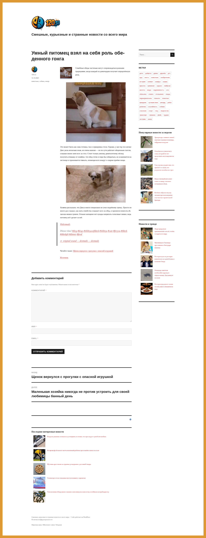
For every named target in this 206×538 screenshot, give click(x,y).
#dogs (80, 230)
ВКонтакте (46, 525)
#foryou (116, 230)
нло (167, 90)
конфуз (157, 81)
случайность (152, 106)
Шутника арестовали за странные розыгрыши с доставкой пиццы (69, 464)
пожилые (165, 98)
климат (150, 81)
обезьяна (143, 94)
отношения (159, 94)
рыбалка (143, 106)
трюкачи (152, 115)
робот (170, 102)
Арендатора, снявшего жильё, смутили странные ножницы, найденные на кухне (164, 139)
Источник (64, 257)
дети (141, 73)
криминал (151, 86)
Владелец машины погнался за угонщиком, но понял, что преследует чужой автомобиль (76, 436)
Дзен (53, 525)
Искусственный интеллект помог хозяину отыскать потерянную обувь (163, 181)
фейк (159, 115)
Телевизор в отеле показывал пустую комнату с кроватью (66, 478)
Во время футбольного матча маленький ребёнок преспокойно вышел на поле (73, 450)
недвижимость (158, 90)
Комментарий (38, 290)
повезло (157, 98)
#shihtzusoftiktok (91, 230)
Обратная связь (36, 525)
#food (79, 234)
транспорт (143, 115)
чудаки (166, 115)
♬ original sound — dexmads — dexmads (79, 240)
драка (156, 73)
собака (41, 81)
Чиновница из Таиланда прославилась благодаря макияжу (162, 245)
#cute (110, 230)
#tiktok (124, 230)
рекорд (162, 102)
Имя (34, 326)
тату (156, 111)
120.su (33, 74)
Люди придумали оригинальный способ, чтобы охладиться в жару (164, 231)
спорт (151, 111)
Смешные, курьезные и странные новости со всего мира (79, 34)
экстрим (142, 119)
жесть (147, 77)
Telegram (59, 525)
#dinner (72, 234)
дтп (169, 73)
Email (34, 338)
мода (149, 90)
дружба (162, 73)
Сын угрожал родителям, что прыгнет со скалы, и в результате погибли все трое (164, 167)
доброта (148, 73)
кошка (165, 81)
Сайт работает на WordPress (80, 517)
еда (141, 77)
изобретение (165, 77)
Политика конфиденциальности (41, 519)
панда (168, 94)
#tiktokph (64, 234)
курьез (159, 86)
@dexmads (65, 224)
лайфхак (167, 86)
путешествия (153, 102)
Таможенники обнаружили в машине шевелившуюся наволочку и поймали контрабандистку (78, 492)
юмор (47, 81)
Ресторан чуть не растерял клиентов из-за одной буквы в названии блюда (164, 259)
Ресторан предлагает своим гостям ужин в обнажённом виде (163, 286)
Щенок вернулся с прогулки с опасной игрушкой (93, 251)
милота (142, 90)
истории (142, 81)
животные (35, 81)
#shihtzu (103, 230)
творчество (165, 111)
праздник (143, 102)
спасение (143, 111)
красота (142, 86)
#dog (74, 230)
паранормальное (146, 98)
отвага (151, 94)
